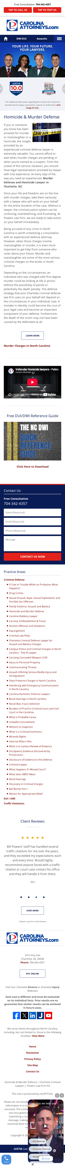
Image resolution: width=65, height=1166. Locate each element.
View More (32, 910)
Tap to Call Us (17, 10)
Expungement (17, 630)
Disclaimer (32, 1052)
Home (32, 1046)
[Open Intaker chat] (32, 1164)
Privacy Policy (32, 1059)
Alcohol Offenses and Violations (27, 626)
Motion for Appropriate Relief (25, 793)
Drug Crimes (16, 593)
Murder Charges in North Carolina (27, 346)
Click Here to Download (33, 466)
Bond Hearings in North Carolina (27, 699)
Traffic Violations (14, 803)
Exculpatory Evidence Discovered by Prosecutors (29, 752)
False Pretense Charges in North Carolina (32, 680)
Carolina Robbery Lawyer (23, 616)
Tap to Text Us (47, 10)
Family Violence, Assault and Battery (29, 606)
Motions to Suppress (21, 726)
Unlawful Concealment (22, 722)
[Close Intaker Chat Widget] (62, 1095)
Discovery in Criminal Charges (26, 784)
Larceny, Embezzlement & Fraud (27, 621)
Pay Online (32, 973)
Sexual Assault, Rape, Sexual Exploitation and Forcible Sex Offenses (34, 599)
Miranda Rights (17, 736)
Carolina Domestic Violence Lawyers (29, 694)
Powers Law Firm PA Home (32, 25)
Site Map (32, 1065)
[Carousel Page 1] (21, 897)
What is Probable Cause (22, 717)
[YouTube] (48, 1015)
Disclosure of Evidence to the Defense (30, 759)
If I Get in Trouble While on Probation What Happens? (33, 586)
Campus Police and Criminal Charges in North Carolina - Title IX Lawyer (35, 650)
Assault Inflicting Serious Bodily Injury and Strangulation (33, 673)
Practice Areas (15, 571)
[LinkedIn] (32, 1015)
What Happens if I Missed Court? (27, 769)
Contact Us (12, 490)
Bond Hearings (17, 779)
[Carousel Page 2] (28, 897)
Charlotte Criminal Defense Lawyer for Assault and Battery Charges (30, 642)
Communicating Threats (23, 667)
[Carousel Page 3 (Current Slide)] (36, 897)
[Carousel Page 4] (44, 897)
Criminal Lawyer (18, 764)
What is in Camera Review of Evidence (30, 746)
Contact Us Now (32, 556)
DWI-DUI (21, 38)
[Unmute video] (46, 1126)
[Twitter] (24, 1015)
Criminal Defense (14, 579)
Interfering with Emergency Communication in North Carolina (34, 687)
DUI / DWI (9, 798)
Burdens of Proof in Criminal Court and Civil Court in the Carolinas (34, 710)
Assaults (42, 38)
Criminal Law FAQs (19, 635)
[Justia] (40, 1015)
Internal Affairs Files (20, 741)
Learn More (32, 335)
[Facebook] (16, 1015)
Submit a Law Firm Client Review (32, 921)
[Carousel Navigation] (32, 897)
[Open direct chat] (57, 1095)
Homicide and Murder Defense (26, 611)
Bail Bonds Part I (18, 789)
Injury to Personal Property (24, 662)
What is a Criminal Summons (25, 731)
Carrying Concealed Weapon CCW (28, 657)
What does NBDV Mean (22, 774)
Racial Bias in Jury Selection (24, 703)
